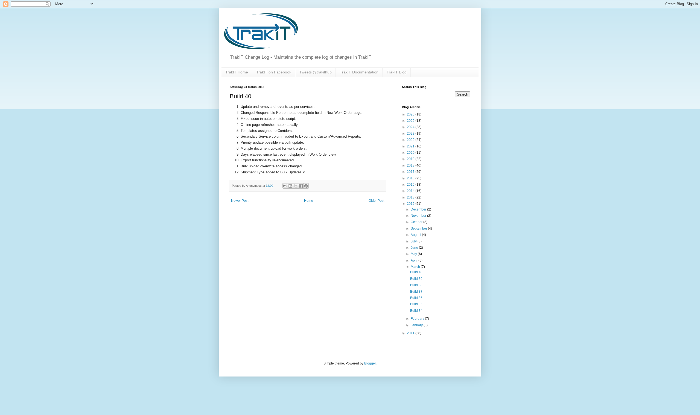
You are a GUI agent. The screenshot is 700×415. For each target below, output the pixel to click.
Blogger (370, 363)
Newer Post (239, 201)
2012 (411, 204)
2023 (411, 133)
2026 (411, 114)
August (416, 235)
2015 (411, 184)
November (419, 216)
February (418, 319)
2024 (411, 127)
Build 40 (416, 272)
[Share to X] (295, 186)
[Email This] (285, 186)
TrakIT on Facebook (273, 72)
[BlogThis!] (290, 186)
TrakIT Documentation (359, 72)
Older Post (376, 201)
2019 (411, 159)
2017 (411, 172)
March (416, 267)
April (414, 260)
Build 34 (416, 311)
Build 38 (416, 285)
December (419, 209)
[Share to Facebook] (301, 186)
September (419, 228)
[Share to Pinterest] (306, 186)
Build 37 (416, 292)
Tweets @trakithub (315, 72)
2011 (411, 333)
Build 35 (416, 304)
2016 (411, 178)
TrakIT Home (236, 72)
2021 (411, 146)
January (417, 325)
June (415, 248)
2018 (411, 165)
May (414, 254)
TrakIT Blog (397, 72)
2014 (411, 191)
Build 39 (416, 279)
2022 (411, 140)
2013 (411, 197)
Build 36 (416, 298)
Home (308, 201)
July (414, 241)
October (417, 222)
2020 (411, 153)
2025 (411, 121)
